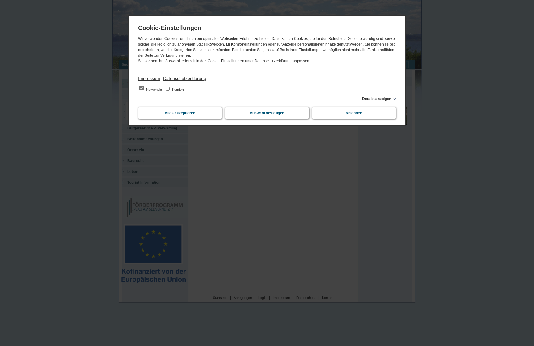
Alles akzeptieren (180, 113)
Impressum (149, 78)
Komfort (177, 89)
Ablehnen (353, 113)
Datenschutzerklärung (184, 78)
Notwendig (154, 89)
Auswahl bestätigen (267, 113)
